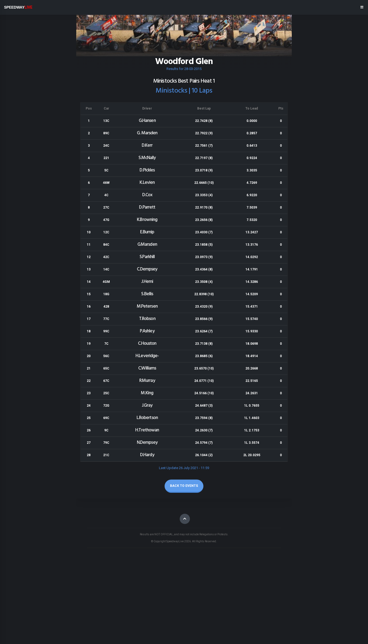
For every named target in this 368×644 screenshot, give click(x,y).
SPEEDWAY (18, 7)
